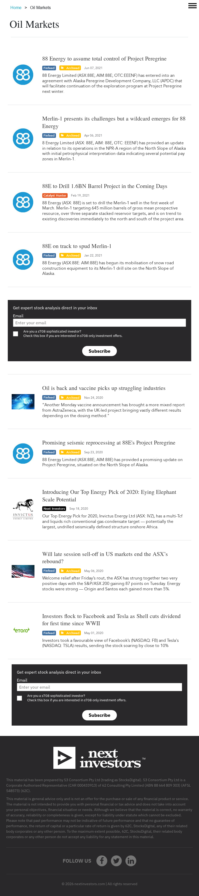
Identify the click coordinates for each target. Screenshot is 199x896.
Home (16, 8)
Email (18, 315)
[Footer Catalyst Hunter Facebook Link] (101, 860)
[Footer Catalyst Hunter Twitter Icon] (116, 860)
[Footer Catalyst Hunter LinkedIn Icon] (130, 860)
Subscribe (99, 351)
